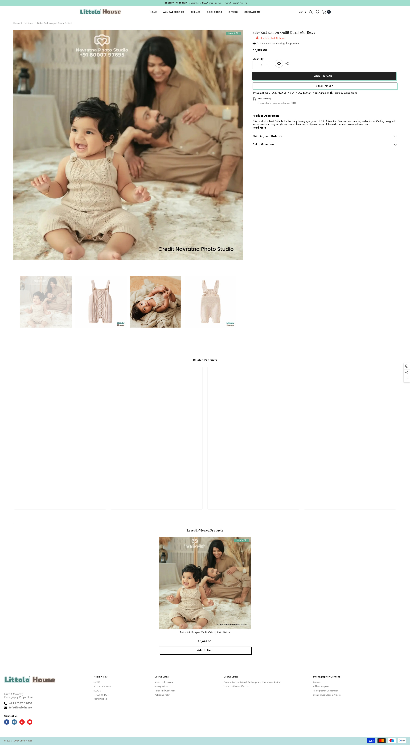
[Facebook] (6, 722)
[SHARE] (286, 63)
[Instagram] (14, 722)
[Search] (311, 12)
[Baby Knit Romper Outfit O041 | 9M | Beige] (205, 583)
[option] (205, 3)
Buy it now (325, 85)
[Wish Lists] (317, 12)
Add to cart (325, 76)
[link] (59, 495)
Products (29, 23)
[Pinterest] (22, 722)
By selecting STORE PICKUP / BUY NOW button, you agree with (305, 93)
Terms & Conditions (345, 93)
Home (16, 23)
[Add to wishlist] (279, 64)
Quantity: (258, 59)
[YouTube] (29, 722)
